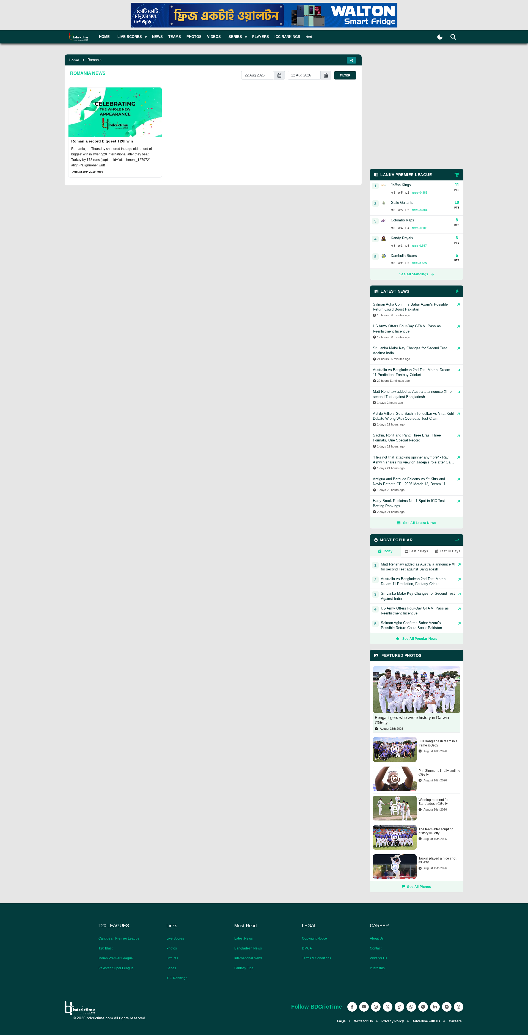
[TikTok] (399, 1007)
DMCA (307, 948)
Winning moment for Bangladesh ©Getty (434, 802)
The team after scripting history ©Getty (436, 831)
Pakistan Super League (116, 968)
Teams (174, 37)
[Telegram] (447, 1007)
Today (387, 551)
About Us (377, 938)
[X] (387, 1007)
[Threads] (458, 1007)
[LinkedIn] (435, 1007)
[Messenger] (423, 1007)
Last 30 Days (450, 551)
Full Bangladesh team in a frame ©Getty (438, 743)
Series (171, 968)
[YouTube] (364, 1007)
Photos (194, 37)
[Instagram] (376, 1007)
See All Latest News (419, 523)
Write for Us (378, 958)
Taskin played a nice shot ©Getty (437, 860)
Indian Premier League (115, 958)
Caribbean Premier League (118, 938)
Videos (214, 37)
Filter (345, 75)
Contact (375, 948)
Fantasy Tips (243, 968)
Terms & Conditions (316, 958)
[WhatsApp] (411, 1007)
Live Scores (175, 938)
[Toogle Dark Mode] (440, 37)
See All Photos (419, 887)
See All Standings (413, 274)
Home (104, 37)
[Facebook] (352, 1007)
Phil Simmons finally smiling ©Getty (439, 772)
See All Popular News (420, 639)
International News (248, 958)
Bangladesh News (248, 948)
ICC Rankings (287, 37)
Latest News (243, 938)
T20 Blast (105, 948)
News (157, 37)
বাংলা (309, 37)
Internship (377, 968)
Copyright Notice (314, 938)
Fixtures (172, 958)
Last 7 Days (418, 551)
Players (260, 37)
